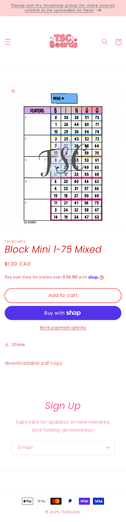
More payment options (63, 327)
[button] (7, 42)
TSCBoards (71, 512)
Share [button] (18, 345)
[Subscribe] (107, 447)
